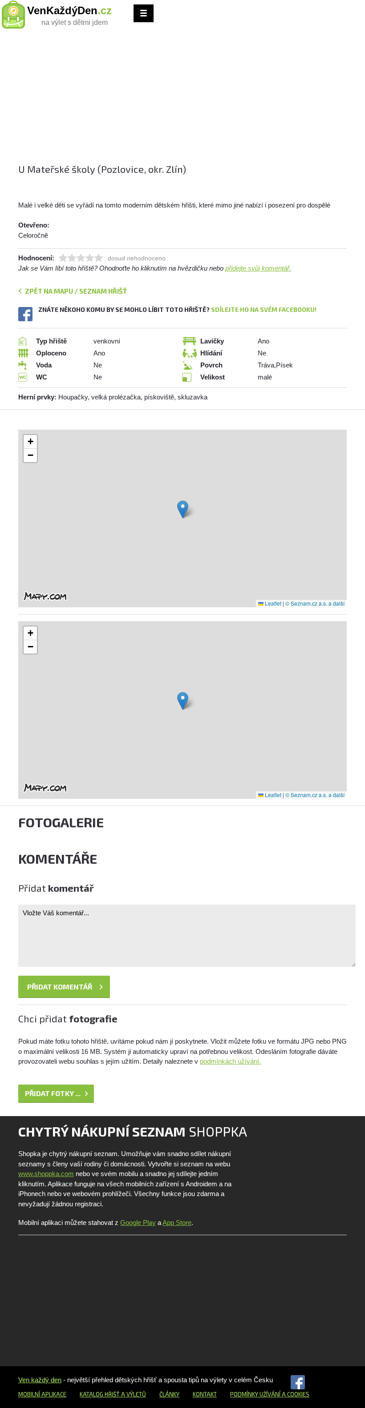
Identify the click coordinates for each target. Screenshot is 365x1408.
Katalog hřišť (100, 1394)
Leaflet (272, 603)
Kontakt (205, 1394)
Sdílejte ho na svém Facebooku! (263, 309)
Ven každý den (39, 1380)
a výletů (133, 1394)
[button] (182, 509)
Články (169, 1394)
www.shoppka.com (46, 1173)
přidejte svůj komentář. (258, 268)
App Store (176, 1222)
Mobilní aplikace (42, 1394)
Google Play (138, 1222)
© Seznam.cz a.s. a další (315, 603)
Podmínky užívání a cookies (269, 1394)
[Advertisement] (182, 100)
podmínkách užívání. (230, 1061)
